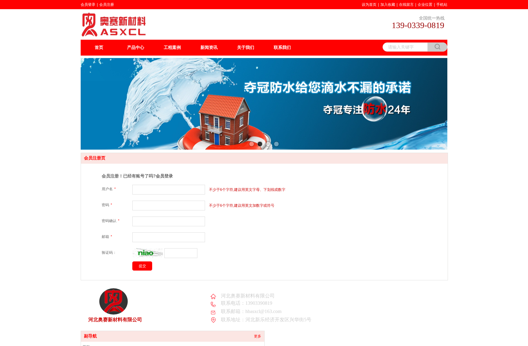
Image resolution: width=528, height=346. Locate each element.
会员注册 (106, 4)
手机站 (441, 4)
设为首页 (369, 4)
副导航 (90, 336)
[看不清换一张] (147, 257)
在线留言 (406, 4)
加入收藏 (387, 4)
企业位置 (425, 4)
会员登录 (88, 4)
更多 (257, 336)
